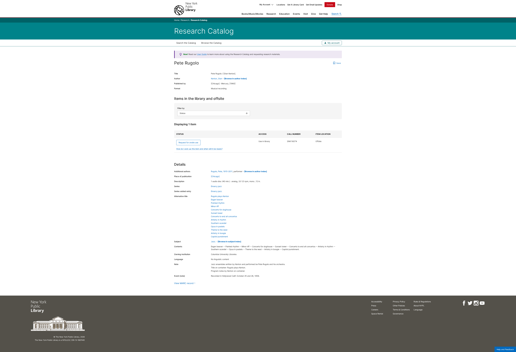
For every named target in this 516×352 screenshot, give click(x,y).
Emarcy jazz (216, 186)
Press (373, 305)
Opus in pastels (218, 226)
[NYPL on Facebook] (464, 303)
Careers (374, 309)
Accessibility (376, 301)
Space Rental (377, 314)
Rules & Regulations (422, 301)
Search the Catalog (186, 43)
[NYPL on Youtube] (482, 303)
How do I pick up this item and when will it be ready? (199, 149)
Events (296, 13)
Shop (339, 4)
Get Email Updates (314, 4)
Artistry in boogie (218, 233)
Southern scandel (218, 223)
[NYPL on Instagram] (476, 303)
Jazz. (213, 241)
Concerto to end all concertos (224, 216)
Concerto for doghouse (221, 210)
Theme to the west (219, 230)
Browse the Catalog (211, 43)
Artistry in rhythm (218, 220)
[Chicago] (215, 176)
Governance (398, 314)
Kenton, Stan (216, 78)
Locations (281, 4)
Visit (305, 13)
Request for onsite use (188, 142)
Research (271, 13)
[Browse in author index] (235, 78)
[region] (258, 141)
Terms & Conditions (401, 309)
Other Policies (399, 305)
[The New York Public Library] (185, 8)
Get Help (323, 13)
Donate (330, 4)
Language (418, 309)
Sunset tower (217, 213)
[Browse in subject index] (229, 241)
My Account (264, 4)
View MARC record (184, 283)
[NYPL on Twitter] (470, 303)
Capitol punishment (219, 236)
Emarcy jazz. (216, 191)
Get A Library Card (295, 4)
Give (313, 13)
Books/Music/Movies (252, 13)
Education (284, 13)
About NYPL (419, 305)
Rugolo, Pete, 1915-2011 (221, 171)
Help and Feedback (505, 349)
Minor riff (215, 206)
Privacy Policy (399, 301)
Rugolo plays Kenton (220, 196)
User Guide (202, 54)
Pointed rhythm (217, 203)
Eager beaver (217, 199)
